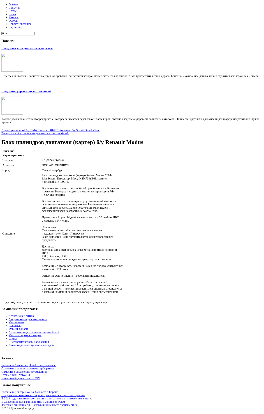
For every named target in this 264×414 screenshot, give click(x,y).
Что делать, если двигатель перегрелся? (27, 48)
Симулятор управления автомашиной (26, 91)
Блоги (12, 14)
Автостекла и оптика (21, 315)
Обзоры (13, 20)
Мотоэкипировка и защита (25, 335)
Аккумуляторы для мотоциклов (28, 319)
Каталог (13, 17)
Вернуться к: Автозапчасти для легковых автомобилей (35, 133)
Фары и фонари (18, 328)
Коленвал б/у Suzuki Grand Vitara (79, 130)
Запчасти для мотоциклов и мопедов (31, 345)
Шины (13, 338)
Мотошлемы (16, 322)
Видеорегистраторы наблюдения (29, 341)
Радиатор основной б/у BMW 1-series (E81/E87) (30, 130)
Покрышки (15, 325)
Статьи (13, 10)
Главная (13, 4)
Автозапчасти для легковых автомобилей (34, 332)
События (14, 7)
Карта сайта (16, 27)
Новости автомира (20, 23)
